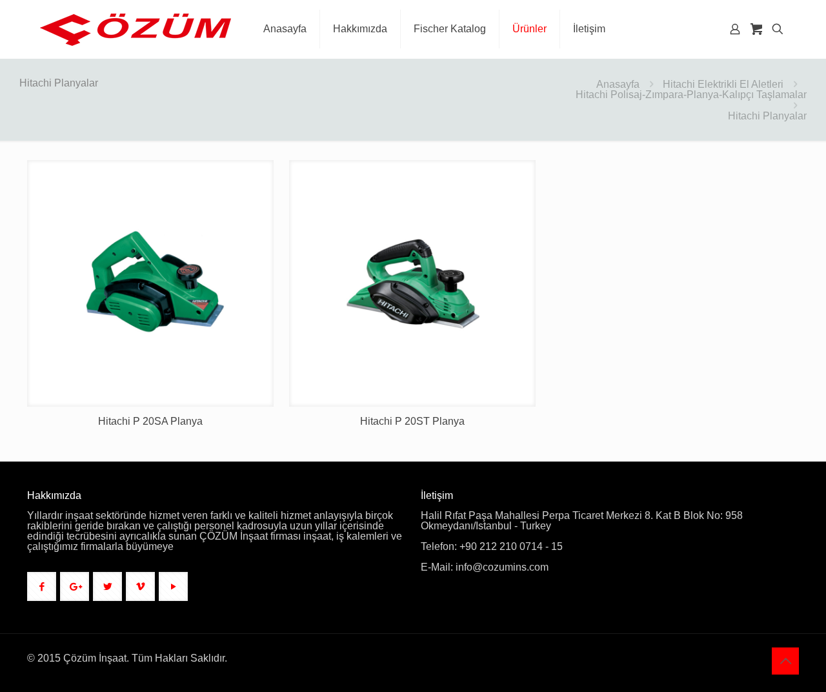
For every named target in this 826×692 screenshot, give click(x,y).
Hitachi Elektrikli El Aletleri (723, 84)
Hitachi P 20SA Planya (150, 421)
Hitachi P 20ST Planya (412, 421)
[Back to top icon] (785, 661)
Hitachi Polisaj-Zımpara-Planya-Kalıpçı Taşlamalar (691, 94)
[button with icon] (41, 586)
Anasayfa (618, 84)
